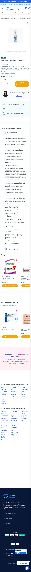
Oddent (23, 387)
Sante (13, 415)
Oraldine (3, 394)
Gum (2, 432)
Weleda (13, 391)
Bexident (3, 389)
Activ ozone (14, 418)
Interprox (13, 394)
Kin (12, 389)
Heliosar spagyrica (3, 435)
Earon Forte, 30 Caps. (8, 329)
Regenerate (4, 420)
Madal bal (14, 427)
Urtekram (14, 417)
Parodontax (4, 391)
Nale (12, 429)
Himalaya (3, 413)
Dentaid (23, 393)
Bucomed (3, 403)
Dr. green (24, 415)
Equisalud (24, 418)
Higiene (7, 18)
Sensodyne (24, 389)
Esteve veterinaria (4, 430)
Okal (12, 436)
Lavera (13, 413)
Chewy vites (25, 411)
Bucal (11, 18)
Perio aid (13, 387)
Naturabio (3, 418)
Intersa (3, 438)
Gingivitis (16, 18)
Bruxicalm (3, 411)
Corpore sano (5, 422)
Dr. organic (14, 411)
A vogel (3, 401)
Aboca (3, 400)
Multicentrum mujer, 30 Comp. (8, 279)
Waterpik (24, 396)
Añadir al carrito (23, 84)
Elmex (23, 394)
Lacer (2, 387)
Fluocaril (23, 391)
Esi (22, 420)
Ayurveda (14, 420)
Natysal (13, 431)
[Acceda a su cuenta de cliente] (21, 8)
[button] (28, 8)
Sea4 (12, 396)
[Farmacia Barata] (10, 9)
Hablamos (19, 96)
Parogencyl (4, 393)
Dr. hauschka (25, 417)
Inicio (2, 18)
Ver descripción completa (8, 73)
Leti (2, 439)
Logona (13, 425)
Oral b (2, 396)
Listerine (13, 393)
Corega (23, 413)
